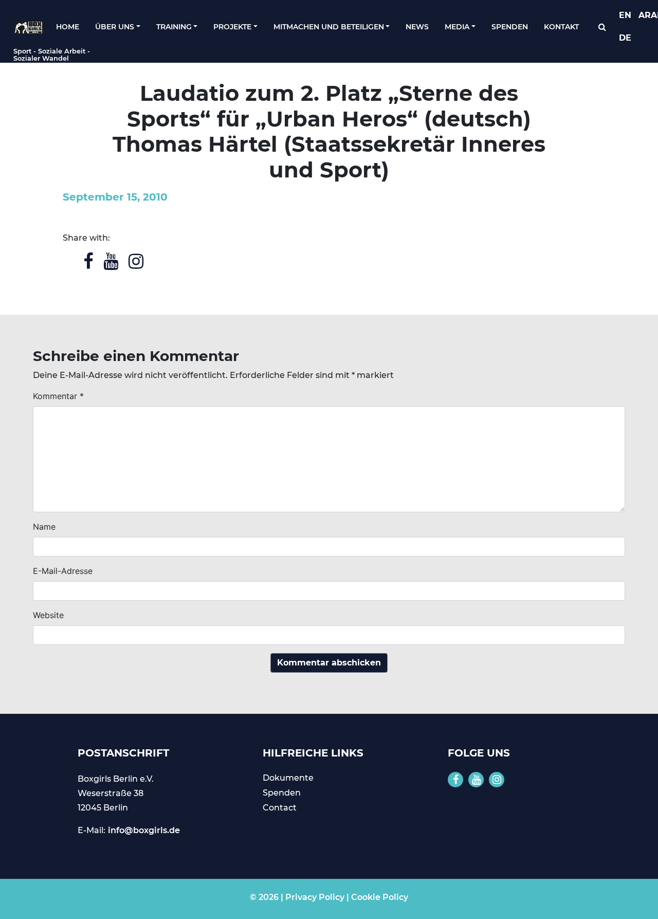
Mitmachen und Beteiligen (328, 26)
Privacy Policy (314, 897)
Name (44, 526)
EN (625, 15)
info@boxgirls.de (144, 830)
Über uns (114, 26)
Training (174, 26)
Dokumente (288, 778)
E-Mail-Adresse (63, 571)
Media (457, 26)
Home (67, 26)
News (417, 26)
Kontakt (561, 26)
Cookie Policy (379, 897)
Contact (280, 808)
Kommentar (58, 396)
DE (625, 38)
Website (48, 615)
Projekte (232, 26)
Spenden (509, 26)
